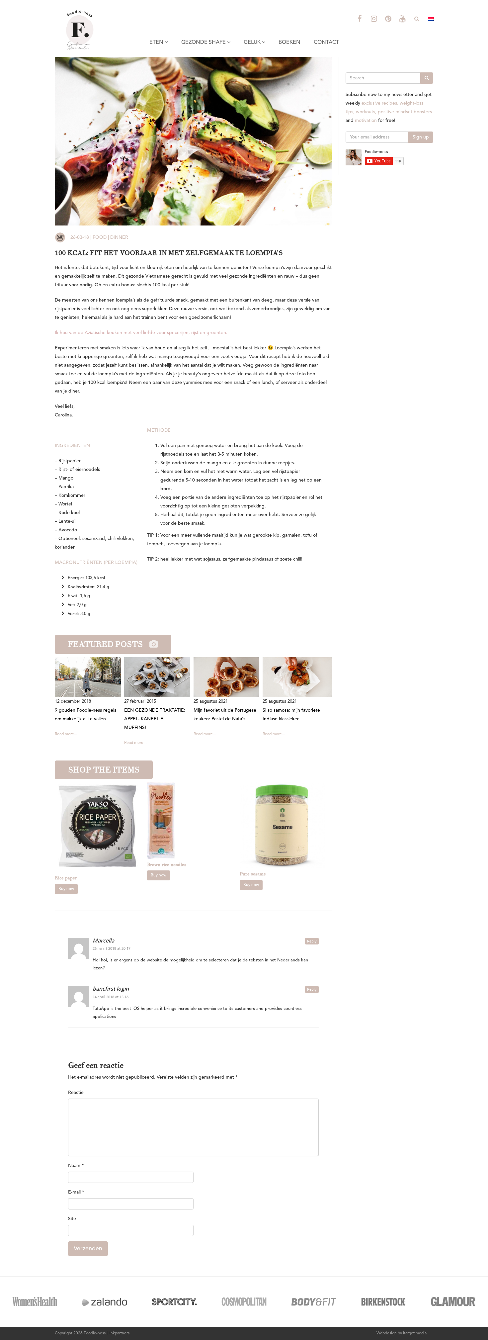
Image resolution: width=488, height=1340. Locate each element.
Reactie (76, 1092)
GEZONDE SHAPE (204, 42)
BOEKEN (289, 42)
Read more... (66, 734)
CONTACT (326, 42)
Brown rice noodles (166, 864)
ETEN (157, 42)
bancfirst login (111, 988)
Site (72, 1218)
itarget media (415, 1333)
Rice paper (66, 878)
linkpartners (119, 1333)
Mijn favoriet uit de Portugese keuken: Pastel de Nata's (225, 714)
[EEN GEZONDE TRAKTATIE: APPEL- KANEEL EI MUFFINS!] (159, 677)
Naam (76, 1165)
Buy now (66, 889)
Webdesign (386, 1333)
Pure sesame (253, 874)
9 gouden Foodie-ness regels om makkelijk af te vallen (85, 714)
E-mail (76, 1192)
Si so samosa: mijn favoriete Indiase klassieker (291, 714)
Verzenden (88, 1249)
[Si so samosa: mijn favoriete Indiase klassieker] (297, 677)
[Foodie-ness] (97, 8)
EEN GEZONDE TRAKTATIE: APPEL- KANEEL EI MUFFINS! (154, 719)
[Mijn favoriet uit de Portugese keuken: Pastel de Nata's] (228, 677)
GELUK (253, 42)
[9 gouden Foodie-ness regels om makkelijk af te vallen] (89, 677)
